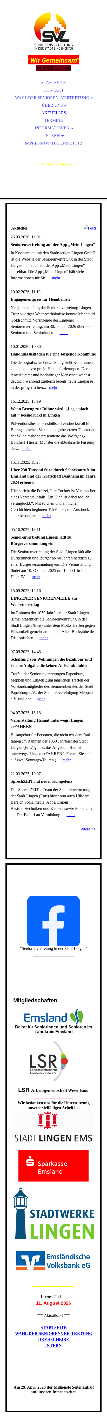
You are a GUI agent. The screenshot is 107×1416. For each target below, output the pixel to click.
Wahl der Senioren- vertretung (52, 97)
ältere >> (88, 829)
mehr (56, 278)
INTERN (53, 1345)
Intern (52, 135)
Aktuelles (53, 113)
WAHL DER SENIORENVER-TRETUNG (53, 1333)
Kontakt (53, 90)
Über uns (52, 105)
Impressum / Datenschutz (54, 143)
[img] (53, 31)
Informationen (52, 128)
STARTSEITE (54, 1327)
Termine (53, 120)
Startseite (53, 82)
